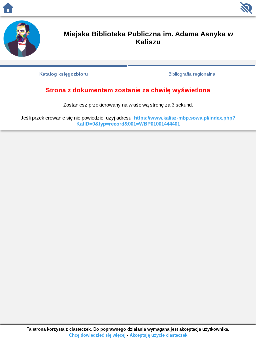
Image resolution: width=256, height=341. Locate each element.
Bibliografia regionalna (191, 74)
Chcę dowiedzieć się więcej (97, 335)
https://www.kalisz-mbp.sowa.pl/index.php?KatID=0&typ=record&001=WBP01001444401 (156, 121)
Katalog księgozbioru (63, 74)
